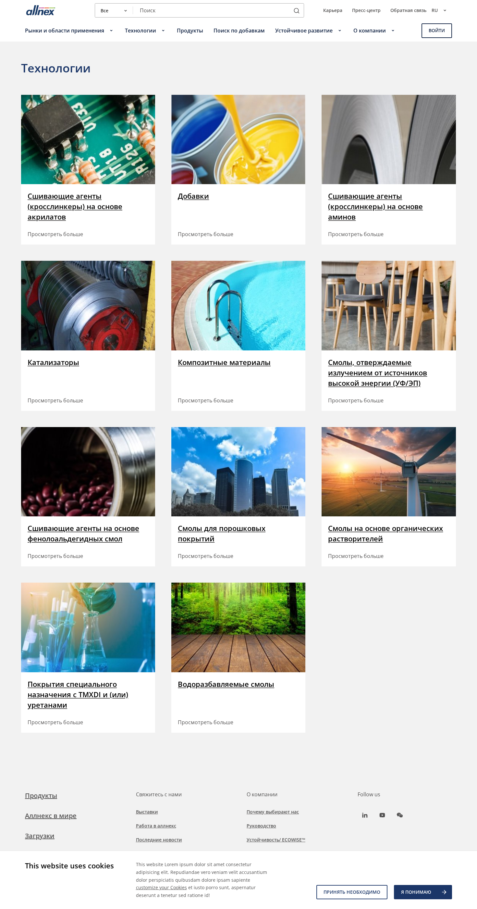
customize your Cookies (161, 887)
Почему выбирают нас (273, 812)
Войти (437, 30)
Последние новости (159, 840)
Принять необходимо (352, 892)
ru (435, 10)
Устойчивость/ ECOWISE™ (276, 840)
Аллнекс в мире (51, 815)
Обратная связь (408, 10)
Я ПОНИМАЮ (416, 892)
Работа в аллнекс (156, 826)
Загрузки (40, 835)
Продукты (41, 795)
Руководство (261, 826)
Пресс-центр (366, 10)
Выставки (147, 812)
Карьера (332, 10)
